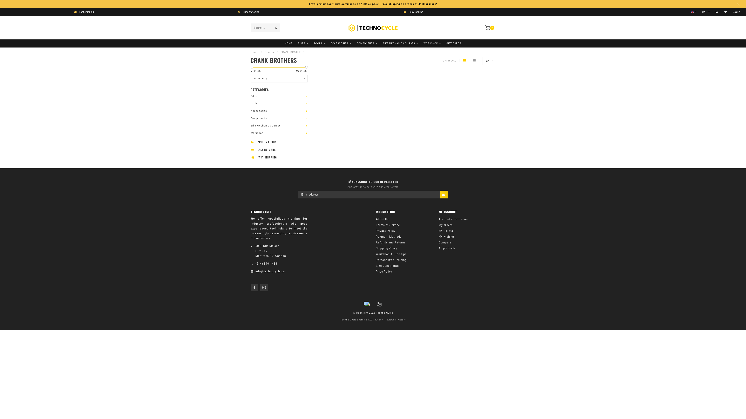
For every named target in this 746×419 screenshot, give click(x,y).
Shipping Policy (386, 248)
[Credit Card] (367, 304)
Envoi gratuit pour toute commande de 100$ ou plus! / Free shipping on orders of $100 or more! (373, 4)
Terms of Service (388, 225)
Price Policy (384, 271)
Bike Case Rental (388, 265)
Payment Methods (389, 236)
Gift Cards (453, 43)
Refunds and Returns (391, 242)
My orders (446, 225)
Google (402, 320)
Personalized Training (391, 259)
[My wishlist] (725, 12)
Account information (453, 219)
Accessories (339, 43)
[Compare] (717, 12)
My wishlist (446, 236)
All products (447, 248)
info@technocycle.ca (270, 271)
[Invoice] (379, 304)
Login (736, 12)
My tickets (446, 230)
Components (365, 43)
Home (288, 43)
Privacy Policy (385, 230)
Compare (445, 242)
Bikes (301, 43)
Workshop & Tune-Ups (391, 254)
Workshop (431, 43)
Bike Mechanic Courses (399, 43)
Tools (318, 43)
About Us (382, 219)
